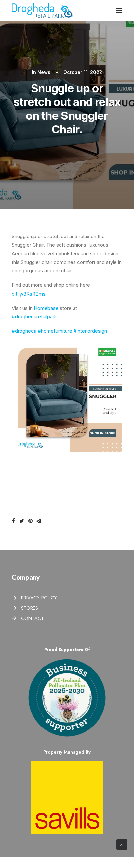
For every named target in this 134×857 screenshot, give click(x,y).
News (43, 72)
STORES (29, 608)
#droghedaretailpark (34, 317)
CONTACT (32, 618)
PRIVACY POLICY (39, 597)
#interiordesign (90, 331)
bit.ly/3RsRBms (29, 294)
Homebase (46, 308)
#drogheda (24, 331)
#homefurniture (55, 331)
